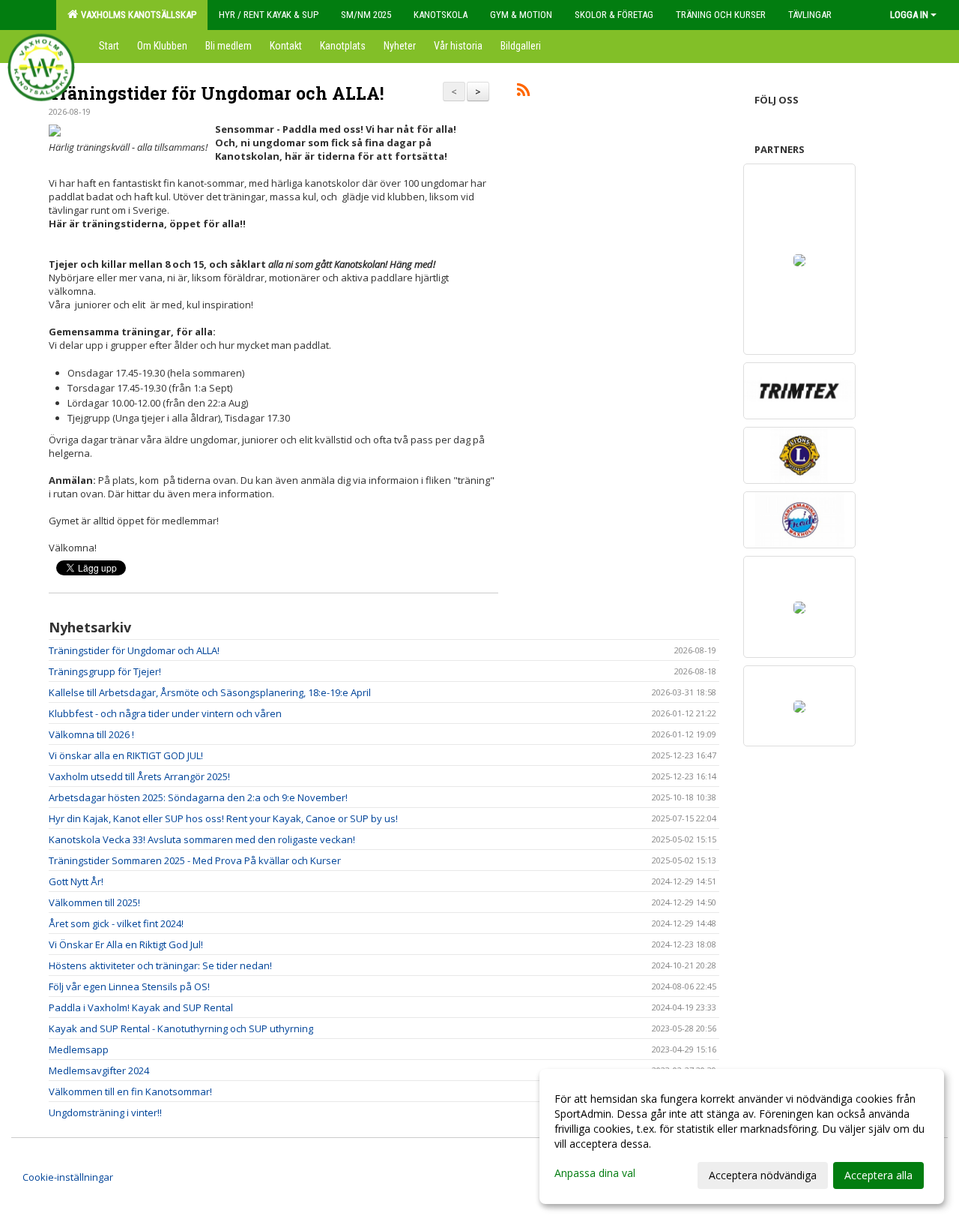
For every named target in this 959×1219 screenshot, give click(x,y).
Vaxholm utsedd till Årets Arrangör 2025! (139, 776)
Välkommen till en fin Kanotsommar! (130, 1091)
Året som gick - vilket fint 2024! (116, 923)
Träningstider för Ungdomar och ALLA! (216, 93)
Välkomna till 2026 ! (91, 734)
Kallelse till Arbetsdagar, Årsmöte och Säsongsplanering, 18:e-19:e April (210, 692)
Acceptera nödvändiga (763, 1175)
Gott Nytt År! (76, 881)
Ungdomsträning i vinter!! (105, 1112)
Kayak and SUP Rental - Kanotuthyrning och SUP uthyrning (181, 1028)
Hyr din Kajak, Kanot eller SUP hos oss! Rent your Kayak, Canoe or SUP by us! (223, 818)
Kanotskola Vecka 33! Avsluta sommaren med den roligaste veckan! (202, 839)
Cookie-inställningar (67, 1177)
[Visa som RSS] (523, 92)
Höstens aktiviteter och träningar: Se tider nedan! (160, 965)
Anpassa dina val (594, 1173)
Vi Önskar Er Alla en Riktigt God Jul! (126, 944)
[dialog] (741, 1136)
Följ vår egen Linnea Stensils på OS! (129, 986)
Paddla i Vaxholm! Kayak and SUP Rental (141, 1007)
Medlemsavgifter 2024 (99, 1070)
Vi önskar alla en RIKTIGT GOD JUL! (126, 755)
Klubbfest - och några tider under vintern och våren (165, 713)
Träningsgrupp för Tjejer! (105, 671)
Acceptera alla (878, 1175)
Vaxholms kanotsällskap (136, 14)
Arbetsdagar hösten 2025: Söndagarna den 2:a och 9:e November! (198, 797)
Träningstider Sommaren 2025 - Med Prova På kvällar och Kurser (195, 860)
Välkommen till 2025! (94, 902)
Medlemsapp (79, 1049)
